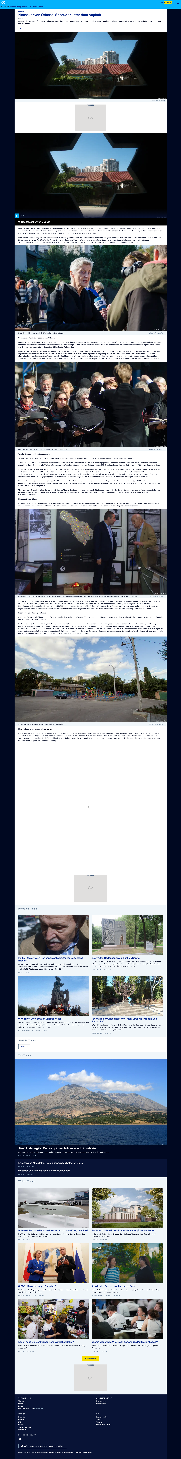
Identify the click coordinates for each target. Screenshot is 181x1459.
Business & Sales (101, 1417)
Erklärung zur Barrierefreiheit (64, 1452)
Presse (20, 1406)
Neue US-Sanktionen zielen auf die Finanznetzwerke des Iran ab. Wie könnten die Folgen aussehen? (52, 1346)
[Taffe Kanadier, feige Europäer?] (53, 1263)
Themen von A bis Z (24, 1427)
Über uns (21, 1401)
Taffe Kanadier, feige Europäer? (38, 1286)
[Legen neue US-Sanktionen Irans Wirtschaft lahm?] (53, 1319)
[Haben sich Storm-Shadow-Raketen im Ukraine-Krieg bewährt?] (53, 1208)
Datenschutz (41, 1452)
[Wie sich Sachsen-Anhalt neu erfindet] (127, 1263)
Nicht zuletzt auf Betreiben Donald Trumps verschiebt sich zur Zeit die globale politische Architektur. (126, 1346)
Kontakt (20, 1424)
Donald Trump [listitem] (27, 7)
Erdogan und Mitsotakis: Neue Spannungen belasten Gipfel (51, 1163)
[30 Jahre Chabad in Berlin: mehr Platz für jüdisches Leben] (127, 1208)
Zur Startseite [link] (90, 1359)
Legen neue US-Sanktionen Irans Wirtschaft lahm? (46, 1342)
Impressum (50, 1452)
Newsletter (21, 1417)
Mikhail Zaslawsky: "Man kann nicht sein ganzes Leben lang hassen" (50, 959)
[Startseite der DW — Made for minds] (3, 2)
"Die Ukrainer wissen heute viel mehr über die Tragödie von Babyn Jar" (124, 1020)
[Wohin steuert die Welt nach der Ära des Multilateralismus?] (127, 1319)
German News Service (103, 1424)
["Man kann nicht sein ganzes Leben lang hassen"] (53, 935)
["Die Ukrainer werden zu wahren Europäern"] (127, 996)
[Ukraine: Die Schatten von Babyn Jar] (53, 996)
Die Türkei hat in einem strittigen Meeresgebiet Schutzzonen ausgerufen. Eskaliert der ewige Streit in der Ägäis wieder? (64, 1152)
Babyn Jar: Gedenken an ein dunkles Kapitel (116, 958)
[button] (178, 3)
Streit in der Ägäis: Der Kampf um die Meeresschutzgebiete (57, 1148)
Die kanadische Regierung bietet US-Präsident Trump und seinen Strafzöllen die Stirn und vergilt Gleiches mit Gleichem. (53, 1291)
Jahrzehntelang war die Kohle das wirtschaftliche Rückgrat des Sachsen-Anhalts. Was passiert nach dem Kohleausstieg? (125, 1291)
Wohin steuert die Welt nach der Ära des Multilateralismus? (125, 1342)
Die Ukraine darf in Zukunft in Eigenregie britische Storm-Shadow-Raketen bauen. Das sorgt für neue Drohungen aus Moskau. (51, 1235)
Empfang (21, 1419)
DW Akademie (101, 1403)
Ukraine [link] (24, 1046)
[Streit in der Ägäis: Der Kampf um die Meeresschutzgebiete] (91, 1102)
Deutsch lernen (101, 1401)
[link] (168, 2)
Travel (98, 1419)
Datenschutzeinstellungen (83, 1452)
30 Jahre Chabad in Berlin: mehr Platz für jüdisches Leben (123, 1230)
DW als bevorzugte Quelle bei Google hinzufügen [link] (44, 1446)
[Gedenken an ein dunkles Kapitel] (127, 935)
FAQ (19, 1422)
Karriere (20, 1403)
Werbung (99, 1422)
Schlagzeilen (22, 1429)
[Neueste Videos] (162, 2)
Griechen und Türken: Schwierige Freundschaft (44, 1170)
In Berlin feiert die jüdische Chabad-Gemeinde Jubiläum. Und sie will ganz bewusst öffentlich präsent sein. (124, 1235)
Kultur (21, 11)
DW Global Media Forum (26, 1409)
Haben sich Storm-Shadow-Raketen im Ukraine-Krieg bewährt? (53, 1230)
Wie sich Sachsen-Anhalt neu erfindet (115, 1286)
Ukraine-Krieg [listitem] (15, 7)
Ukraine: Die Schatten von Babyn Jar (41, 1018)
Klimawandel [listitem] (38, 7)
